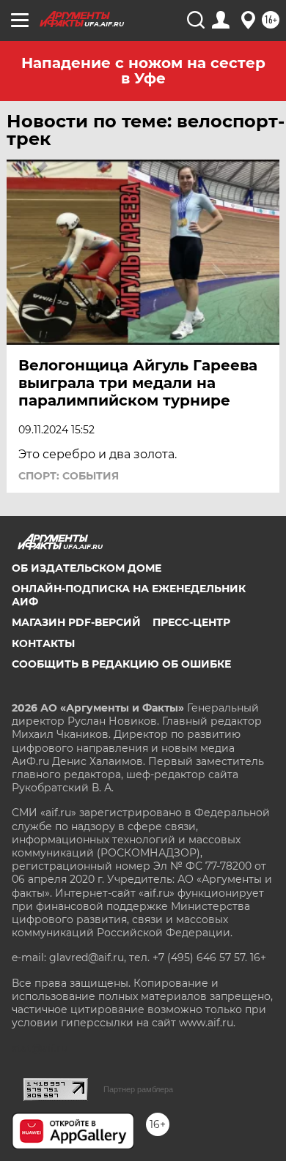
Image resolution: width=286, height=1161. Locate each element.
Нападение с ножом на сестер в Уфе (143, 70)
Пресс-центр (191, 622)
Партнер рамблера (138, 1089)
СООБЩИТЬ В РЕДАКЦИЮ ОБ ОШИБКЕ (121, 664)
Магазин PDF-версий (76, 622)
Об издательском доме (86, 568)
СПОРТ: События (68, 476)
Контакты (43, 643)
